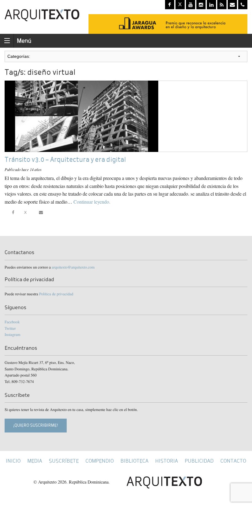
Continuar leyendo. (91, 201)
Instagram (12, 334)
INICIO (13, 461)
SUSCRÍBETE (64, 461)
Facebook (12, 322)
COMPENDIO (99, 461)
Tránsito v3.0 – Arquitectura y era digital (65, 159)
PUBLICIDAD (199, 461)
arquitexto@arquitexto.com (73, 267)
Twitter (10, 328)
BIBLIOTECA (134, 461)
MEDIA (34, 461)
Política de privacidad (56, 294)
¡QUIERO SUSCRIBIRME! (35, 425)
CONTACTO (233, 461)
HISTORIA (166, 461)
